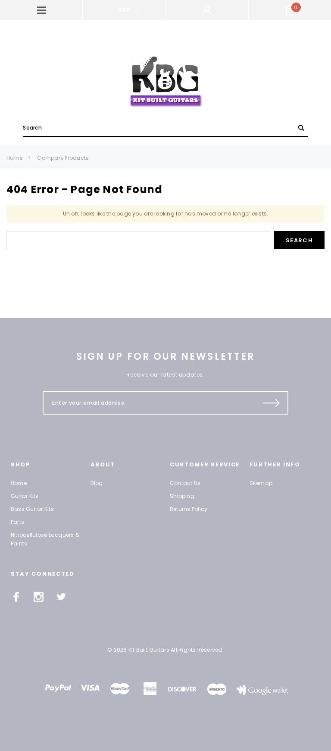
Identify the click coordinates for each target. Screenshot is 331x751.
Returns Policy (188, 509)
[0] (290, 10)
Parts (17, 522)
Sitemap (261, 483)
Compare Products (63, 158)
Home (14, 158)
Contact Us (185, 483)
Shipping (182, 496)
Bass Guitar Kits (32, 509)
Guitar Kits (25, 496)
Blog (97, 483)
